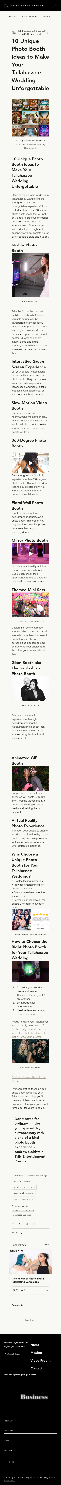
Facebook (9, 1372)
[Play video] (30, 463)
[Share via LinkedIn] (27, 1224)
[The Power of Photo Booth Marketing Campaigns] (30, 1262)
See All (46, 1244)
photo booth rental (21, 1181)
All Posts (13, 16)
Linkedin (31, 1372)
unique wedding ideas (23, 1199)
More (45, 16)
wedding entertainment (24, 1187)
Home (35, 1342)
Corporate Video (29, 16)
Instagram (20, 1372)
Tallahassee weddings (37, 1175)
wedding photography (23, 1193)
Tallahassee (18, 1175)
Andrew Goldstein (13, 1351)
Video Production (41, 1358)
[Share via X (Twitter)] (20, 1224)
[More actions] (47, 32)
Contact (36, 1366)
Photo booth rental (20, 1206)
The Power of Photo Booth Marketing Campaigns (28, 1280)
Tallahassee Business (21, 1215)
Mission (36, 1350)
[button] (54, 5)
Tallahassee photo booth (23, 1210)
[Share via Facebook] (13, 1224)
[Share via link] (33, 1224)
